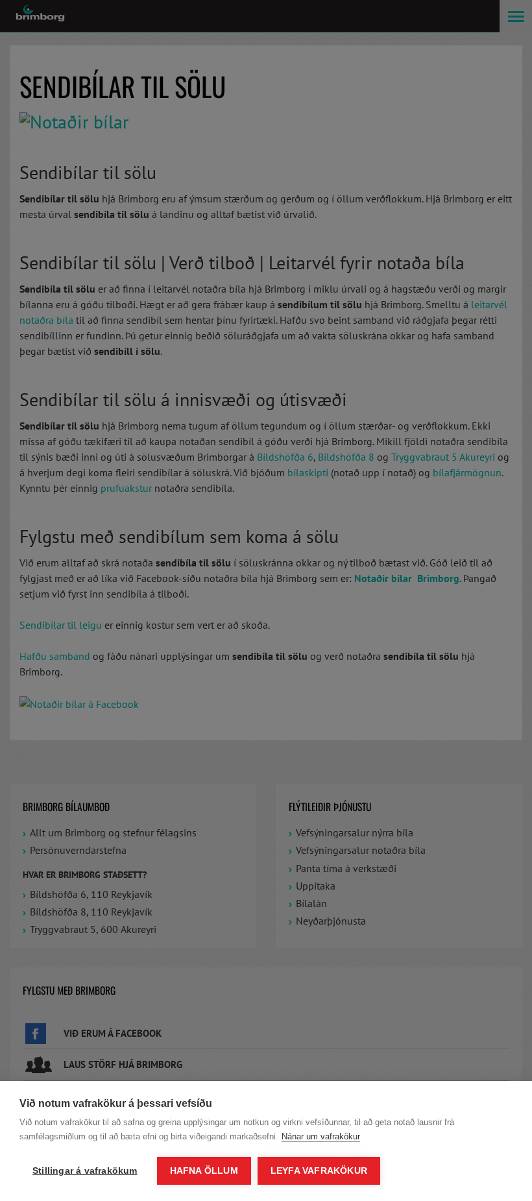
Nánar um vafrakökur (321, 1136)
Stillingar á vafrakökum (85, 1171)
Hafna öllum (204, 1171)
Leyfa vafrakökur (319, 1171)
